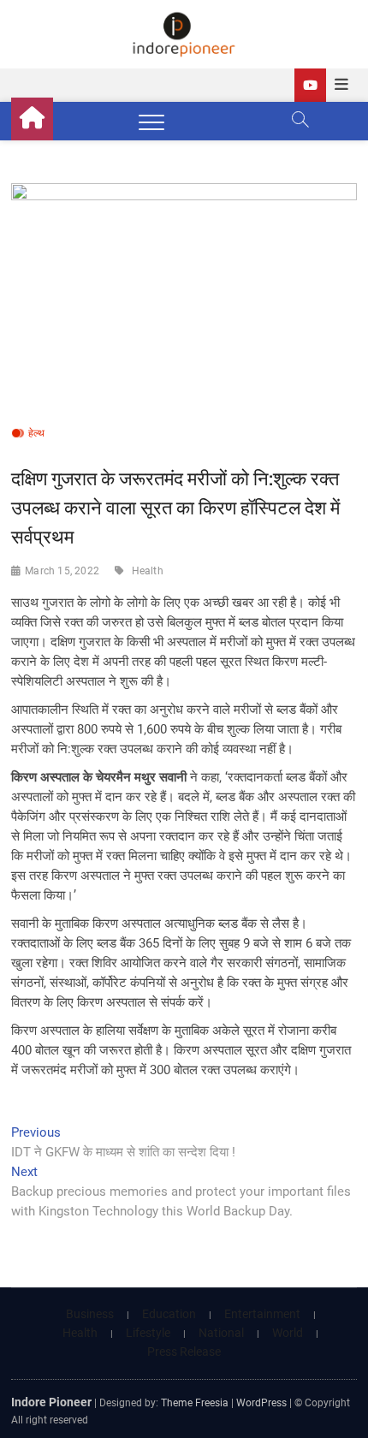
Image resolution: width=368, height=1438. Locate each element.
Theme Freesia (195, 1403)
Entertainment (262, 1314)
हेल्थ (36, 433)
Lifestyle (148, 1333)
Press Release (184, 1351)
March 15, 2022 (62, 571)
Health (147, 571)
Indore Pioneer (51, 1402)
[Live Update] (310, 85)
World (287, 1333)
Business (90, 1314)
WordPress (261, 1403)
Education (169, 1314)
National (221, 1333)
